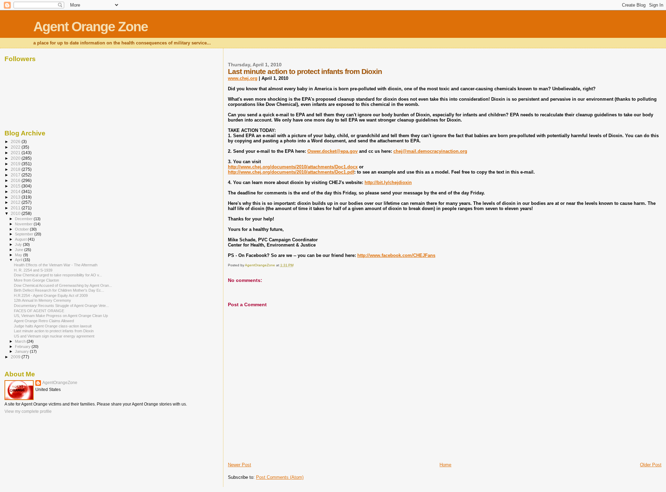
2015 (16, 186)
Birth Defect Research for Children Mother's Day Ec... (59, 290)
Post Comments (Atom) (280, 477)
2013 (16, 197)
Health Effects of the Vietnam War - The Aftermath (55, 265)
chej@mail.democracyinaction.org (430, 151)
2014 (16, 191)
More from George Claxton (36, 280)
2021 (16, 152)
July (19, 244)
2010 (16, 213)
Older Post (650, 464)
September (24, 234)
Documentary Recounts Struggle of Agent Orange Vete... (61, 305)
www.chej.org (242, 78)
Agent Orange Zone (90, 26)
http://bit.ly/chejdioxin (388, 182)
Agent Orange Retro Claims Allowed (44, 321)
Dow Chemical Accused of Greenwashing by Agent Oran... (63, 285)
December (24, 219)
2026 (16, 141)
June (19, 250)
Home (445, 464)
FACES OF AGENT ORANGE (39, 311)
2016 (16, 180)
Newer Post (239, 464)
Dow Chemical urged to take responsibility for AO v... (58, 275)
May (19, 255)
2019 (16, 163)
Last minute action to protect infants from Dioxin (54, 331)
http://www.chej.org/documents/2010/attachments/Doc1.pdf (291, 172)
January (22, 351)
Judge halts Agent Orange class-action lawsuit (53, 326)
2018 (16, 169)
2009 (16, 357)
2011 (16, 208)
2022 (16, 147)
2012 (16, 202)
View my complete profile (28, 411)
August (21, 239)
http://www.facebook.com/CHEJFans (396, 255)
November (24, 224)
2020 (16, 158)
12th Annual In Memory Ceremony (42, 300)
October (22, 229)
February (23, 346)
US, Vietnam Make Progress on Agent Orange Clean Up (61, 316)
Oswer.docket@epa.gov (332, 151)
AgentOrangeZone (59, 382)
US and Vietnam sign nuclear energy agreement (54, 336)
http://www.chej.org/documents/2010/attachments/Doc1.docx (293, 166)
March (21, 341)
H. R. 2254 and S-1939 (33, 270)
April (19, 260)
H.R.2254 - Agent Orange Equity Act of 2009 (51, 295)
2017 (16, 175)
